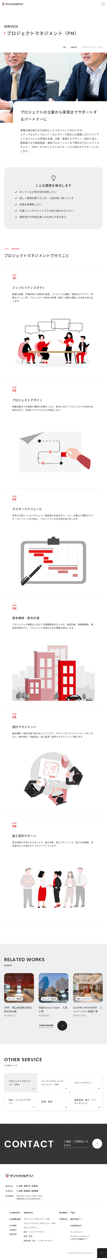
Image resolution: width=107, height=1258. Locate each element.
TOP (64, 47)
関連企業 (13, 1234)
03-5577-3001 (28, 1186)
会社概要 (13, 1225)
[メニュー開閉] (103, 4)
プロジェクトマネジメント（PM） (37, 1219)
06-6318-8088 (28, 1191)
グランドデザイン (31, 1227)
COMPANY (15, 1219)
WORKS (63, 1212)
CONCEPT (15, 1212)
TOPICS (63, 1219)
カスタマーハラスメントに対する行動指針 (80, 1237)
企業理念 (13, 1229)
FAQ (72, 1212)
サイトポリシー (76, 1232)
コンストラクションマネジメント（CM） (40, 1223)
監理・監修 (28, 1236)
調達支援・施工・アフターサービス (38, 1240)
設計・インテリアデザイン (34, 1232)
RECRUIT (75, 1219)
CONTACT (76, 1225)
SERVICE (74, 47)
